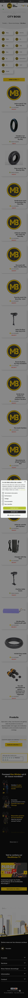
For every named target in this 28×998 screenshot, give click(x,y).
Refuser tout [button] (14, 512)
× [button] (24, 481)
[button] (14, 515)
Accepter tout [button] (14, 508)
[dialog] (14, 499)
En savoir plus (22, 489)
